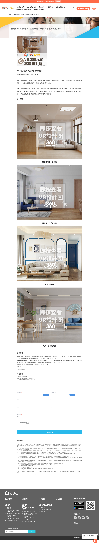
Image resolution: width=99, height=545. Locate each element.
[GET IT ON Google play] (79, 508)
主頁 (10, 14)
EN (77, 523)
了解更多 (58, 1)
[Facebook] (75, 517)
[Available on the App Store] (79, 503)
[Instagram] (79, 517)
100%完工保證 (31, 7)
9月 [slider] (72, 395)
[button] (97, 534)
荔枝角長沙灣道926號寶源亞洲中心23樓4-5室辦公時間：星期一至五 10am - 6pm (13, 516)
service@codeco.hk (12, 520)
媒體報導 (25, 499)
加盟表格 (43, 511)
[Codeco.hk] (8, 8)
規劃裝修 (41, 7)
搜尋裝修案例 (20, 7)
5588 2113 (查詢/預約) (29, 511)
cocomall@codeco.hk (29, 521)
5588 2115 (43, 507)
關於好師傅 (8, 499)
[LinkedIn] (87, 517)
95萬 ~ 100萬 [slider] (46, 395)
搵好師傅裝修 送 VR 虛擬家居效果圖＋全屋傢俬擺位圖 (27, 14)
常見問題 (42, 499)
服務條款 (27, 422)
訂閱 (32, 531)
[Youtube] (83, 517)
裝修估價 (50, 7)
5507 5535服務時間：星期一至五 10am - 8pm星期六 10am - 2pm (13, 509)
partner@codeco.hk (46, 509)
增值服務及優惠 (60, 7)
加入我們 (59, 499)
